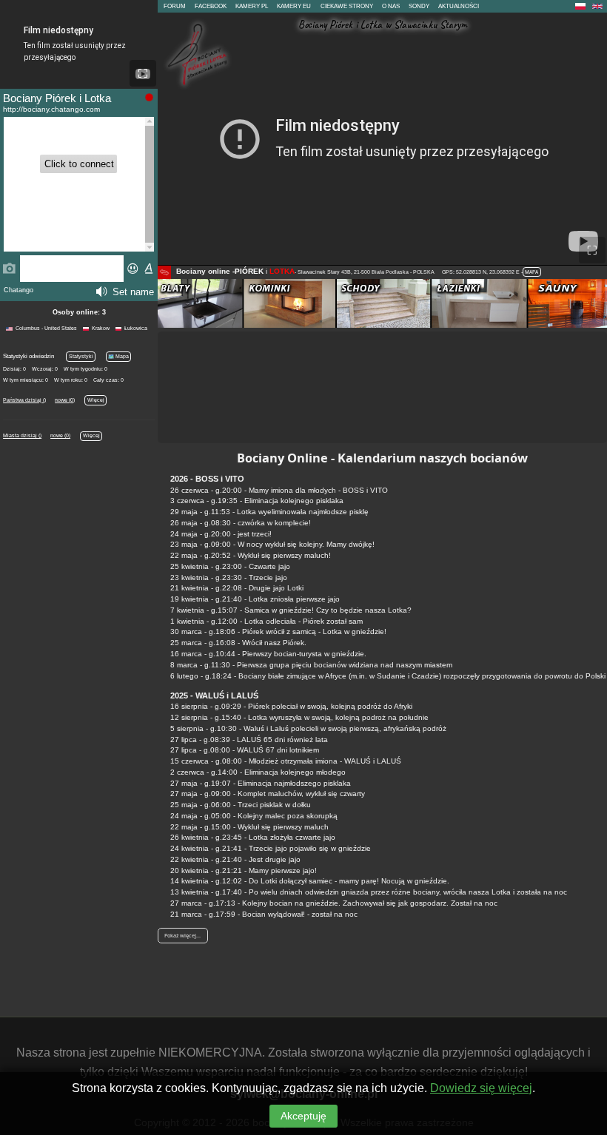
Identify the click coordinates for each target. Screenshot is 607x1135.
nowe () (65, 400)
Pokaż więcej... (182, 935)
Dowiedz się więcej (481, 1088)
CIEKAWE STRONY (347, 6)
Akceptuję (303, 1116)
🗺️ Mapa (118, 356)
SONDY (419, 6)
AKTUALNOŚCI (458, 6)
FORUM (175, 6)
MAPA (531, 272)
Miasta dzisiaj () (22, 435)
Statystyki (81, 356)
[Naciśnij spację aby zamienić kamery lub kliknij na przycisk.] (164, 272)
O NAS (391, 6)
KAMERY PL (251, 6)
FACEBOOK (211, 6)
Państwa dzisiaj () (24, 400)
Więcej (95, 400)
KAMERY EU (294, 6)
